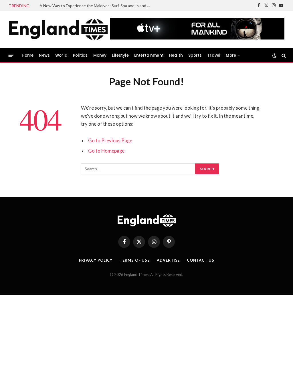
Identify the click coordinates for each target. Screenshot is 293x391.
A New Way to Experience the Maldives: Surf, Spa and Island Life (96, 5)
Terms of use (135, 260)
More (231, 55)
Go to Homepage (106, 151)
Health (176, 55)
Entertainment (149, 55)
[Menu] (11, 55)
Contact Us (200, 260)
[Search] (283, 55)
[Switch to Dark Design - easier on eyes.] (274, 55)
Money (100, 55)
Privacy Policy (96, 260)
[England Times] (67, 29)
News (44, 55)
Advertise (168, 260)
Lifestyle (120, 55)
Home (28, 55)
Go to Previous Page (110, 140)
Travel (213, 55)
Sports (195, 55)
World (61, 55)
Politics (80, 55)
